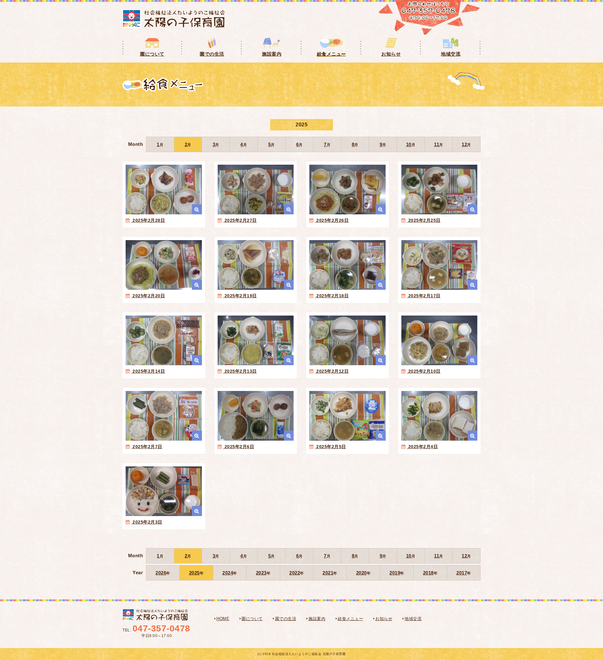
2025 (194, 572)
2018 (428, 572)
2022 (294, 572)
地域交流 (413, 618)
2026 (160, 572)
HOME (222, 618)
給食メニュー (350, 618)
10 (408, 144)
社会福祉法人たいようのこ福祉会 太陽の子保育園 (173, 18)
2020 (361, 572)
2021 (328, 572)
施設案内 (316, 618)
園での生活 (285, 618)
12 (464, 144)
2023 (261, 572)
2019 (394, 572)
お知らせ (383, 618)
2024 (227, 572)
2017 (461, 572)
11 (436, 144)
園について (252, 618)
